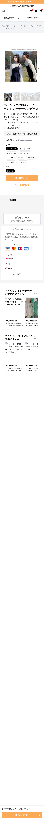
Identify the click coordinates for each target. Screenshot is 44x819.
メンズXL (30, 158)
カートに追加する (22, 185)
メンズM (10, 158)
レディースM (25, 149)
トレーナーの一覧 (19, 26)
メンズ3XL (23, 162)
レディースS (11, 149)
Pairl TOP (5, 26)
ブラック (10, 171)
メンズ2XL (11, 162)
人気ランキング (32, 18)
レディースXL (25, 153)
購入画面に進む (22, 178)
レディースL (11, 153)
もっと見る (36, 292)
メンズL (20, 158)
